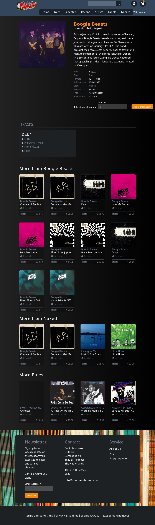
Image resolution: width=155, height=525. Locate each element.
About (142, 12)
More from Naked (38, 318)
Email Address (33, 483)
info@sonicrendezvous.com (82, 480)
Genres (125, 12)
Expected (70, 12)
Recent (85, 12)
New (57, 12)
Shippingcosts (118, 458)
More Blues (31, 375)
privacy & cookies (67, 515)
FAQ (135, 12)
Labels (112, 12)
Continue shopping (85, 107)
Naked (92, 85)
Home (45, 12)
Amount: (102, 102)
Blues (92, 75)
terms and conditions (39, 515)
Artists (99, 12)
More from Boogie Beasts (46, 168)
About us (115, 448)
